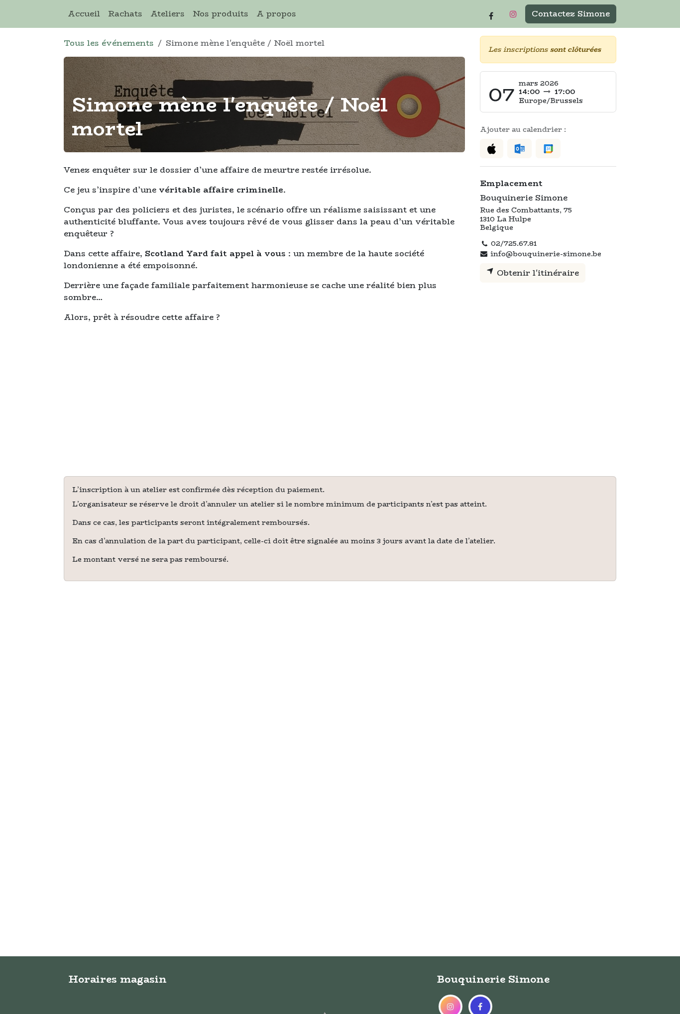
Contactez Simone (571, 13)
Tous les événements (109, 43)
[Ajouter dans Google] (548, 148)
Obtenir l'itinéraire (536, 273)
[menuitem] (84, 14)
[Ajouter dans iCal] (491, 148)
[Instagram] (513, 14)
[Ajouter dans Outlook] (519, 148)
